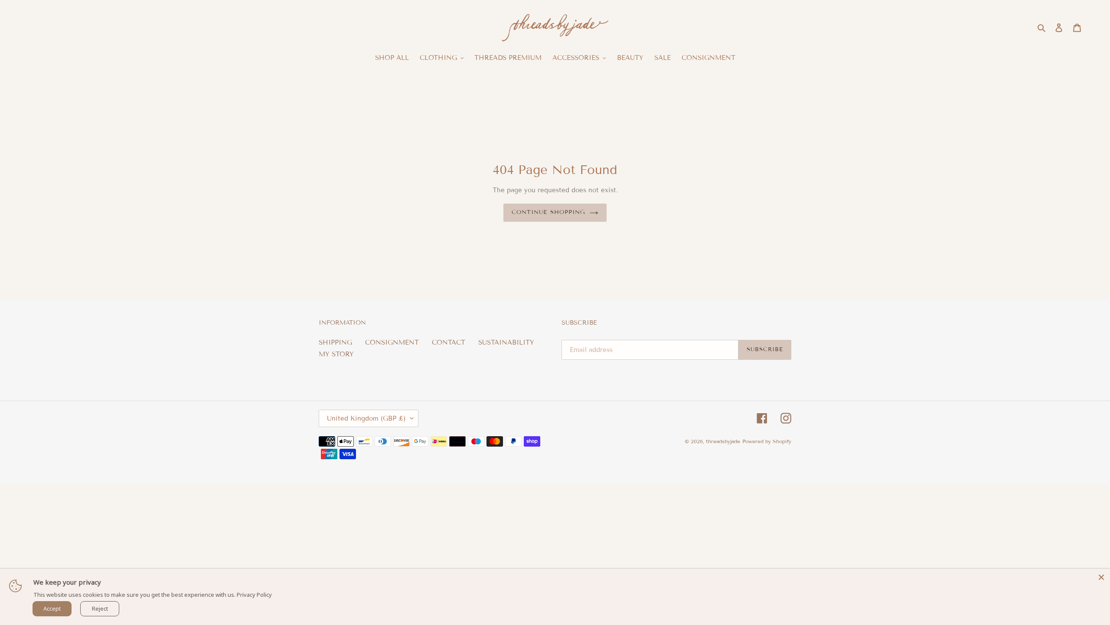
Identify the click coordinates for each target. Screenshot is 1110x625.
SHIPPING (335, 342)
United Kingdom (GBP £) (366, 418)
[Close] (1101, 577)
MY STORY (336, 354)
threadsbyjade (723, 441)
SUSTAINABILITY (506, 342)
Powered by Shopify (766, 441)
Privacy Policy (254, 595)
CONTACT (448, 342)
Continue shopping (548, 212)
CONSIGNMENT (392, 342)
